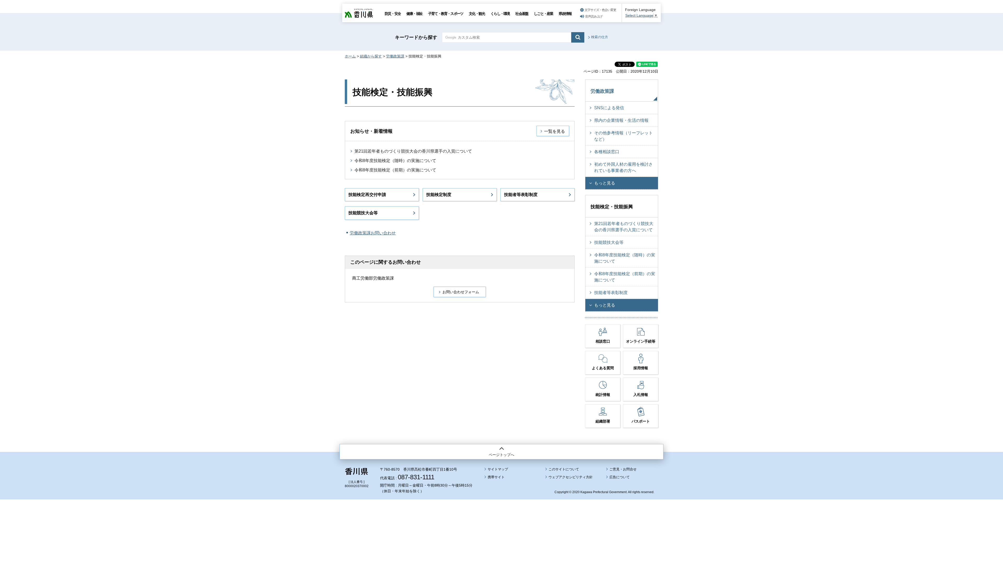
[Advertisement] (501, 518)
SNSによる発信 (609, 108)
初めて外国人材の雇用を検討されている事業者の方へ (623, 167)
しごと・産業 (543, 13)
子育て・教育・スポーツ (445, 13)
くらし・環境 (500, 13)
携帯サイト (496, 477)
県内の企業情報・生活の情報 (621, 120)
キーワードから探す (416, 37)
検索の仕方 (599, 37)
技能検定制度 (438, 194)
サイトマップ (498, 469)
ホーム (350, 56)
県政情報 (565, 13)
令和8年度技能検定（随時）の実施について (395, 160)
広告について (619, 477)
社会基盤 (521, 13)
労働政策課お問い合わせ (373, 233)
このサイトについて (564, 469)
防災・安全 (393, 13)
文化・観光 (477, 13)
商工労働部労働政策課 (373, 278)
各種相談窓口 (606, 151)
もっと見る (604, 183)
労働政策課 (395, 56)
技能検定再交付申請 (367, 194)
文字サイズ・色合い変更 (600, 10)
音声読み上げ (593, 16)
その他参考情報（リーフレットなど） (623, 136)
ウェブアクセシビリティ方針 (571, 477)
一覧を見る (554, 131)
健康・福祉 (414, 13)
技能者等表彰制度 (521, 194)
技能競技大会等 (363, 213)
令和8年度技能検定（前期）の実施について (395, 170)
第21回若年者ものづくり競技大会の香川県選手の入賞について (413, 151)
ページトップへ (501, 455)
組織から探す (371, 56)
